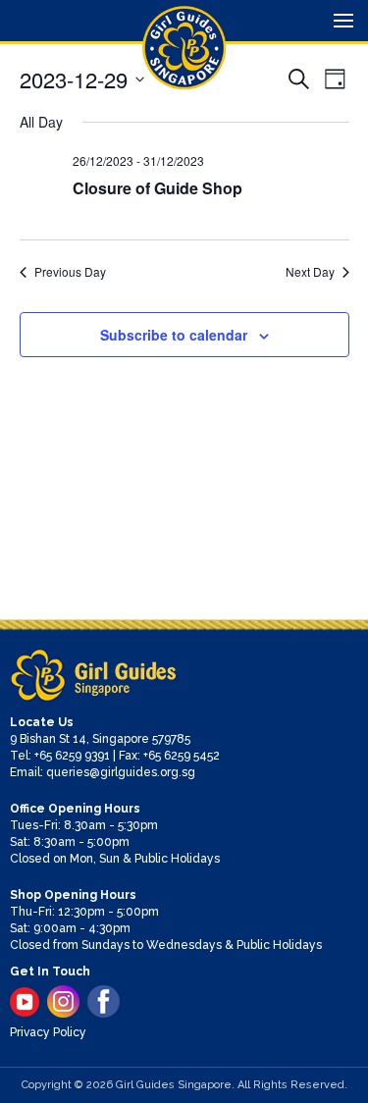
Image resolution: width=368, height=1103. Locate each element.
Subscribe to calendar (173, 334)
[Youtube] (24, 1002)
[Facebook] (103, 1001)
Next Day (310, 272)
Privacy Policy (48, 1032)
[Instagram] (63, 1001)
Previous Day (70, 272)
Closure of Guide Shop (157, 188)
